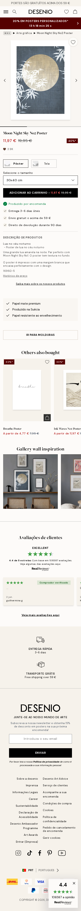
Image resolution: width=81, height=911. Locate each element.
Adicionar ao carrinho (40, 192)
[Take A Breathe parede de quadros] (30, 481)
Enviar (40, 752)
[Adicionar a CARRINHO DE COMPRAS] (47, 417)
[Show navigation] (6, 11)
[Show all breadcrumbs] (7, 33)
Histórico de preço (15, 275)
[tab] (13, 125)
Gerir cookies (52, 838)
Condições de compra (57, 803)
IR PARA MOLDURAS (40, 335)
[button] (63, 893)
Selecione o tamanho (18, 173)
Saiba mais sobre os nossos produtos (40, 284)
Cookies (48, 810)
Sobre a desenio (27, 778)
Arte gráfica (24, 33)
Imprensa (32, 785)
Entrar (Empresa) (27, 841)
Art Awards (31, 835)
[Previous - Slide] (5, 80)
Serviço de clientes (55, 785)
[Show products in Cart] (75, 11)
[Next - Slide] (76, 80)
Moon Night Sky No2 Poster (55, 33)
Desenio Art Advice (55, 778)
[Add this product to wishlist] (73, 42)
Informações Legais (25, 792)
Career (33, 799)
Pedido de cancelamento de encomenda (59, 829)
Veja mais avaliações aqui (41, 615)
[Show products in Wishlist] (66, 11)
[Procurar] (14, 11)
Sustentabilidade (27, 806)
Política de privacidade (46, 761)
